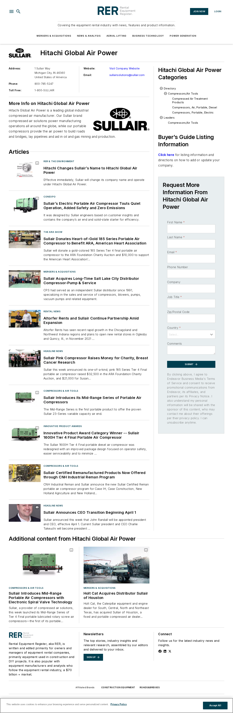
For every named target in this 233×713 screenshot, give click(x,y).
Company (173, 282)
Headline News (53, 351)
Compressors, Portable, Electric (193, 112)
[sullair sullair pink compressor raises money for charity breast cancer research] (25, 358)
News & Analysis (89, 35)
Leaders (169, 117)
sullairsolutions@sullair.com (127, 75)
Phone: (13, 83)
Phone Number (177, 267)
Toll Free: (15, 90)
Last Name (176, 237)
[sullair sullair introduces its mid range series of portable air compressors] (25, 398)
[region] (116, 705)
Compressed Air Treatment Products (190, 100)
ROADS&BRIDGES (150, 687)
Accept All (215, 705)
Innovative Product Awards (63, 426)
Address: (15, 68)
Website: (89, 68)
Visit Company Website (124, 68)
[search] (18, 11)
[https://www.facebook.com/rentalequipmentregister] (160, 651)
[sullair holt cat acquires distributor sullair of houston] (117, 565)
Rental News (52, 311)
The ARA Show (53, 232)
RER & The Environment (59, 161)
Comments (174, 343)
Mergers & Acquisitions (54, 35)
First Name (176, 222)
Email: (88, 75)
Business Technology (148, 35)
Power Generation (183, 35)
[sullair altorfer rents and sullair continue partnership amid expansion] (25, 319)
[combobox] (191, 334)
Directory (170, 88)
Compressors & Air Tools (61, 390)
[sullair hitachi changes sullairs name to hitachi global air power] (25, 168)
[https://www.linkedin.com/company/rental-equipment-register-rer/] (165, 651)
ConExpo (50, 196)
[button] (11, 11)
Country (174, 328)
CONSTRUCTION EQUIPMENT (118, 687)
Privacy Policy (118, 704)
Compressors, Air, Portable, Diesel (194, 107)
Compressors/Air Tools (183, 93)
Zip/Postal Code (178, 312)
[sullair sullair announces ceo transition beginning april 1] (25, 513)
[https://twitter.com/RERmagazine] (170, 651)
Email (172, 252)
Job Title (174, 297)
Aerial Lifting (116, 35)
